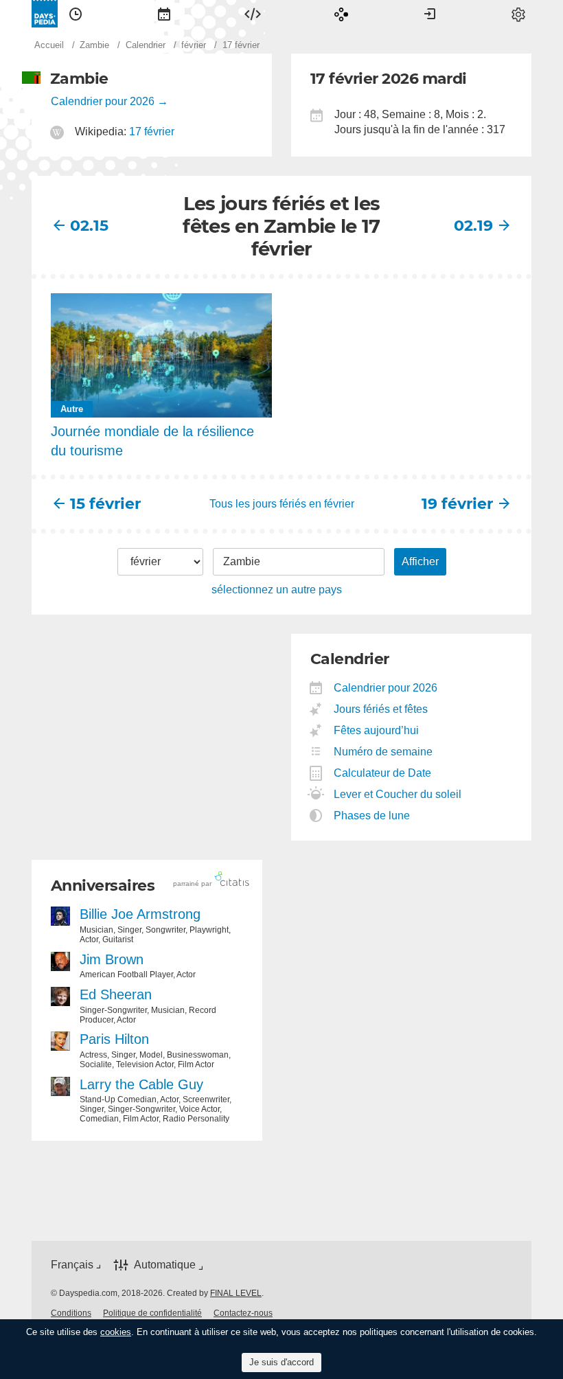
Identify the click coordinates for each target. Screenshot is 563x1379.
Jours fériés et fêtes (381, 709)
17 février (151, 131)
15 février (105, 503)
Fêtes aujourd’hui (376, 730)
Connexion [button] (430, 13)
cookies (115, 1332)
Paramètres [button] (518, 13)
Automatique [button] (165, 1264)
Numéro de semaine (383, 751)
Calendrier (164, 13)
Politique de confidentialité (152, 1313)
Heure (75, 13)
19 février (457, 503)
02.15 (89, 225)
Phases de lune (372, 815)
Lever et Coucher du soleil (397, 794)
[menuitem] (75, 13)
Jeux (341, 13)
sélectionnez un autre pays (276, 589)
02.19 (473, 225)
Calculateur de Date (382, 773)
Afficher (420, 561)
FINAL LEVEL (236, 1293)
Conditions (71, 1313)
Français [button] (72, 1264)
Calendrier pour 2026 (102, 101)
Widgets (253, 13)
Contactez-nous (243, 1313)
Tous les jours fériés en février (281, 504)
